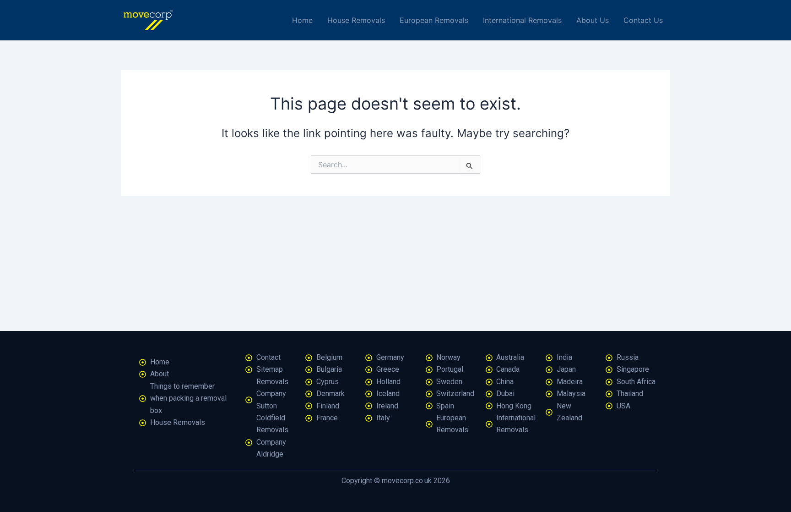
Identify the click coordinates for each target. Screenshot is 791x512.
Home (302, 20)
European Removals (434, 20)
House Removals (356, 20)
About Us (592, 20)
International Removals (522, 20)
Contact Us (643, 20)
